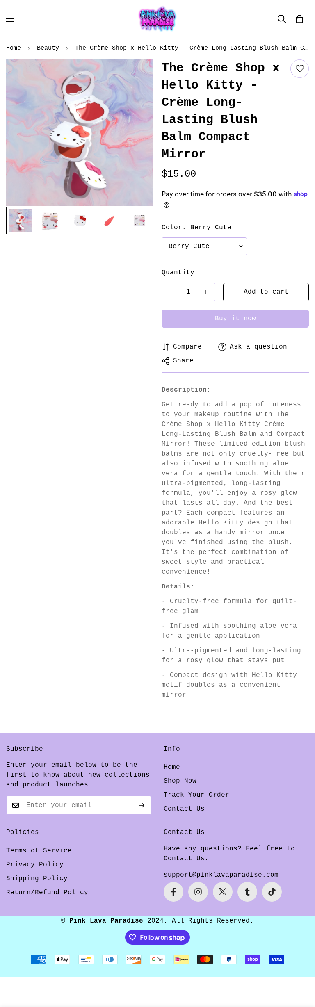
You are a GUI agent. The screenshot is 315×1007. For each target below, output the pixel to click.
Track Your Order (196, 795)
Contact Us (184, 809)
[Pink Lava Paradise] (157, 19)
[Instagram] (198, 892)
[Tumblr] (247, 892)
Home (13, 48)
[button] (299, 18)
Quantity (178, 272)
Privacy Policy (35, 864)
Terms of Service (39, 850)
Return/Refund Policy (47, 892)
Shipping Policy (37, 878)
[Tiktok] (272, 892)
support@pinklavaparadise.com (221, 875)
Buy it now (235, 318)
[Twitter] (223, 892)
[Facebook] (173, 892)
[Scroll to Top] (299, 962)
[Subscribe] (142, 805)
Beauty (48, 48)
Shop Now (180, 781)
